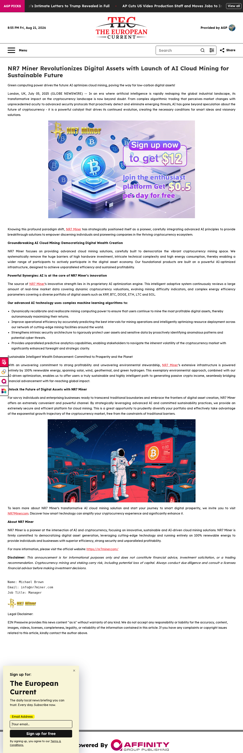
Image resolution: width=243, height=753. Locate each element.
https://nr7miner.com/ (102, 549)
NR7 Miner (73, 229)
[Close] (74, 670)
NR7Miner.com (18, 513)
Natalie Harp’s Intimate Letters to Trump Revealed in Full (59, 6)
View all (234, 6)
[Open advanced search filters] (211, 50)
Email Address (22, 716)
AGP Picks (12, 6)
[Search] (202, 50)
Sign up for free (41, 733)
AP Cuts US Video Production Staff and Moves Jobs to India (175, 6)
